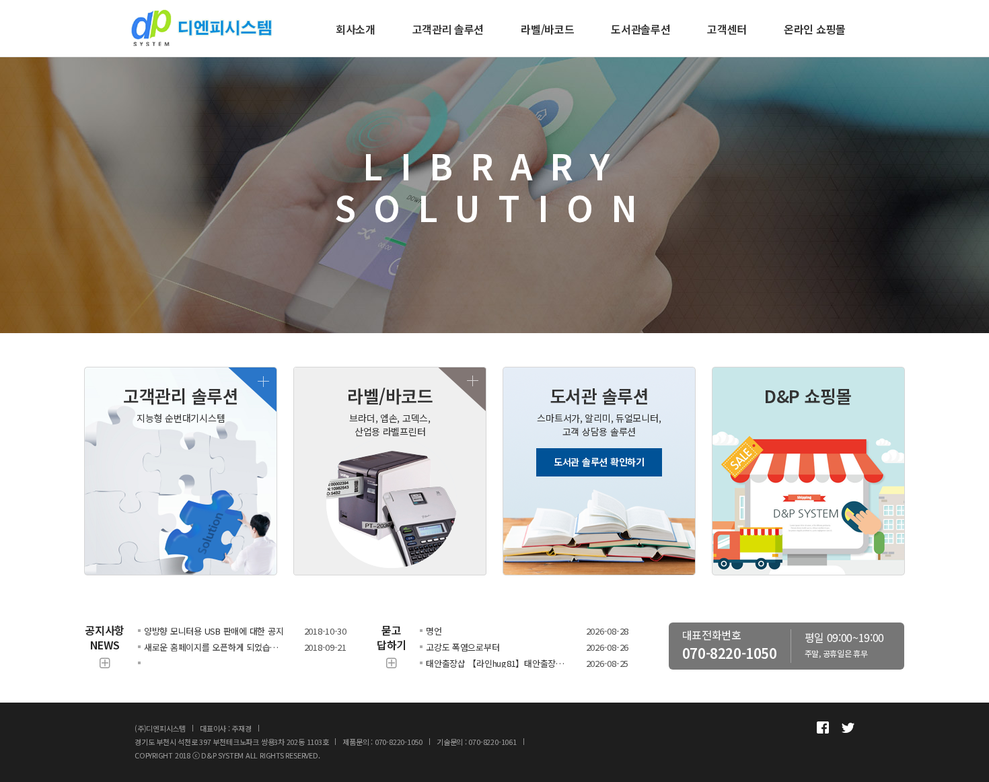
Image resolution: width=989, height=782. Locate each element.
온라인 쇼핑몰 (815, 29)
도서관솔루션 (640, 29)
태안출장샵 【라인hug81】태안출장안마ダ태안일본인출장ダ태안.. (497, 663)
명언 (433, 631)
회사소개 (355, 29)
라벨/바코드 (547, 29)
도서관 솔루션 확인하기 (599, 461)
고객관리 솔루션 (448, 29)
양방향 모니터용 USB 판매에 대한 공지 (213, 631)
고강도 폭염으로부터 (462, 647)
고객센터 (727, 29)
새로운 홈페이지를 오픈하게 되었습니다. (215, 647)
